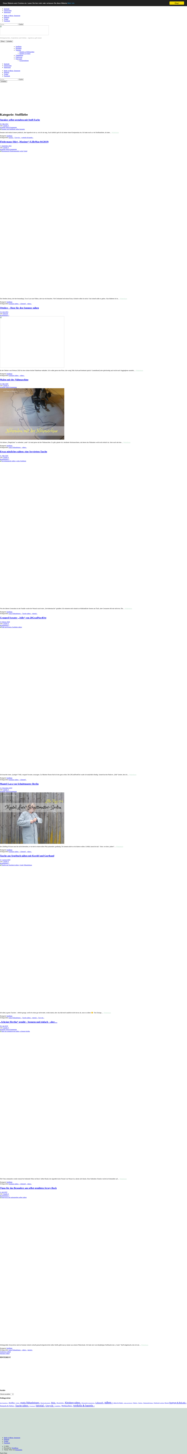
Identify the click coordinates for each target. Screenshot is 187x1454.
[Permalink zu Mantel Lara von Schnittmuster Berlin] (32, 843)
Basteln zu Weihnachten (26, 52)
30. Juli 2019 (4, 1026)
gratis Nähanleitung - (15, 447)
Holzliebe (19, 48)
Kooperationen (24, 60)
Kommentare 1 (4, 315)
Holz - (53, 1403)
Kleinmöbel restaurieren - (88, 1403)
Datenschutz (7, 10)
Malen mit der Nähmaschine (14, 379)
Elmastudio (18, 1450)
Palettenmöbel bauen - (148, 1403)
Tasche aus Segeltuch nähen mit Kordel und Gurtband (27, 855)
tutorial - (11, 137)
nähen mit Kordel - (128, 1403)
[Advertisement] (93, 97)
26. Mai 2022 (4, 124)
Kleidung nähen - (14, 304)
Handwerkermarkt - (46, 1403)
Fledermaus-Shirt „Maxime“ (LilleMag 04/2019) (24, 141)
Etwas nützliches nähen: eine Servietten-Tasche (23, 451)
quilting (162, 1403)
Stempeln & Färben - (7, 1406)
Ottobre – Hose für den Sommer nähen (19, 308)
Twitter (6, 19)
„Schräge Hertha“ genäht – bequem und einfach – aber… (28, 1022)
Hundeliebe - (61, 1403)
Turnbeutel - (32, 1406)
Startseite (6, 9)
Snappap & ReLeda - (178, 1403)
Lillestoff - (23, 304)
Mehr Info (70, 3)
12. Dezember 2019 (6, 788)
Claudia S (6, 126)
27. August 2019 (5, 860)
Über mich (19, 59)
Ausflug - (12, 1403)
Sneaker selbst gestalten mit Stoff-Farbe (20, 120)
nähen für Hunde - (118, 1403)
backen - (18, 1403)
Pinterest (6, 17)
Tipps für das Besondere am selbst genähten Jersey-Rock (28, 1188)
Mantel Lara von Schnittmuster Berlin (19, 784)
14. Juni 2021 (4, 312)
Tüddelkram (19, 55)
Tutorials (18, 50)
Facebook (7, 21)
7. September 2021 (6, 146)
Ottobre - (140, 1403)
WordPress (15, 1448)
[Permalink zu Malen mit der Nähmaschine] (32, 439)
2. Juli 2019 (3, 1192)
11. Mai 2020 (4, 456)
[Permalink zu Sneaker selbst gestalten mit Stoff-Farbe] (12, 129)
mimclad (5, 313)
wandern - (58, 1406)
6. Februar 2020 (5, 622)
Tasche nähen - (26, 613)
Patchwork (157, 1403)
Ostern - (135, 1403)
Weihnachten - (67, 1406)
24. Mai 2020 (4, 384)
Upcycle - (18, 137)
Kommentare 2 (4, 459)
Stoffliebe (19, 46)
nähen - (29, 304)
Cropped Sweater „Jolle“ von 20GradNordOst (23, 617)
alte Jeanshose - (4, 1403)
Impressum (7, 12)
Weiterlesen (115, 132)
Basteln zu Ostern (24, 53)
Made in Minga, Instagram (12, 15)
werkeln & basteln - (27, 137)
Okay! (177, 3)
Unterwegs (19, 57)
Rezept (167, 1403)
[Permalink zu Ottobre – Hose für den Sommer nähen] (32, 367)
